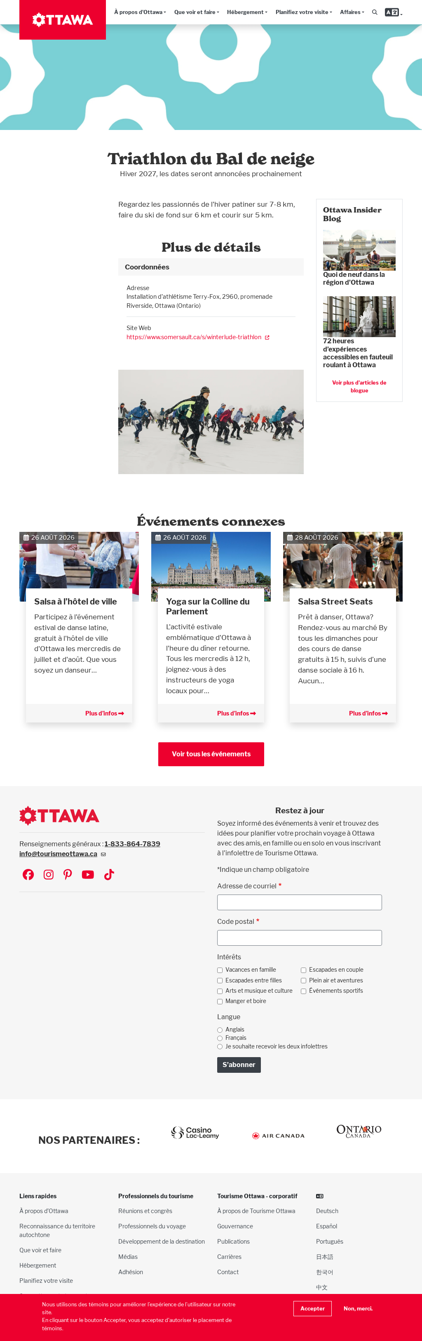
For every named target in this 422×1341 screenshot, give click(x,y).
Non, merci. (358, 1309)
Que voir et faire (195, 12)
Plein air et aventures (336, 980)
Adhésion (130, 1271)
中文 (322, 1287)
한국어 (324, 1271)
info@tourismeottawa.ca (58, 854)
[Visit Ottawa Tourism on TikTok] (109, 875)
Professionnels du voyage (152, 1226)
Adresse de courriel (247, 886)
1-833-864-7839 (132, 844)
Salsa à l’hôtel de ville (75, 602)
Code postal (235, 921)
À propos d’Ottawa (43, 1210)
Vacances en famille (250, 969)
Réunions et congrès (145, 1210)
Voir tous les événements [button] (211, 754)
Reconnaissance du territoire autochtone (57, 1230)
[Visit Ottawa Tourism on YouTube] (88, 875)
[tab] (211, 267)
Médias (128, 1256)
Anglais (234, 1029)
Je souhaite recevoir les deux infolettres (276, 1046)
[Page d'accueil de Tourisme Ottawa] (62, 20)
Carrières (229, 1256)
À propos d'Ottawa (138, 12)
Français (235, 1037)
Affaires (350, 12)
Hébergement (245, 12)
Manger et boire (245, 1001)
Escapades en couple (336, 969)
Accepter (312, 1309)
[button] (375, 12)
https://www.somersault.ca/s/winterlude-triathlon (194, 336)
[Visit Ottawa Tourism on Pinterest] (67, 875)
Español (326, 1226)
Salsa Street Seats (335, 602)
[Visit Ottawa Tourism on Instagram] (48, 875)
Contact (228, 1271)
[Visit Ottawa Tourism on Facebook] (28, 875)
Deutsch (327, 1210)
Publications (233, 1241)
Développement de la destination (161, 1241)
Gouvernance (235, 1226)
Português (329, 1241)
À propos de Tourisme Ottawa (256, 1210)
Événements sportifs (336, 990)
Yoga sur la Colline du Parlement (208, 606)
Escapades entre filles (253, 980)
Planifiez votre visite (302, 12)
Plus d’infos (101, 713)
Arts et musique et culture (259, 990)
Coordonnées (147, 266)
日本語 (324, 1256)
